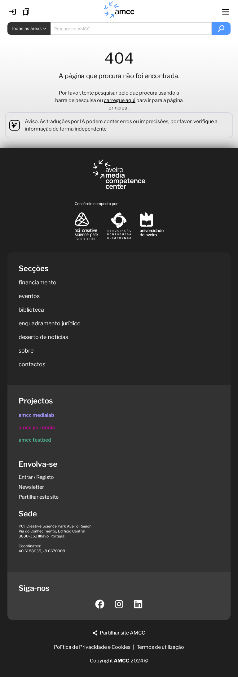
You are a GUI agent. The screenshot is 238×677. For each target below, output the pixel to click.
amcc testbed (35, 440)
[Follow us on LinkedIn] (138, 604)
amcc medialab (36, 415)
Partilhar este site (39, 497)
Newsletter (31, 487)
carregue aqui (119, 100)
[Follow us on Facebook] (99, 604)
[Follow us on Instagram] (119, 604)
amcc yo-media (37, 427)
